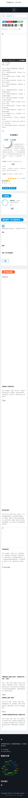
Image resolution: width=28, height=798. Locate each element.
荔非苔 (6, 29)
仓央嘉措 (6, 188)
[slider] (23, 60)
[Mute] (20, 60)
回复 (12, 208)
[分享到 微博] (5, 181)
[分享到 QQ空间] (9, 181)
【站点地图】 (19, 795)
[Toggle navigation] (14, 9)
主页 (3, 16)
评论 (3, 232)
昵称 (3, 245)
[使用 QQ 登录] (3, 226)
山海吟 (13, 188)
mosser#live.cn (7, 751)
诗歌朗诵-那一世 (10, 16)
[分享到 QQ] (3, 181)
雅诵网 (12, 793)
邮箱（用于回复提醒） (8, 253)
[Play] (4, 60)
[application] (14, 60)
